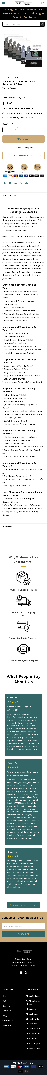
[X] (21, 183)
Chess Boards (32, 1019)
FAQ (4, 1001)
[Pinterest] (26, 183)
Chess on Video (33, 1033)
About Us (6, 1010)
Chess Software (33, 996)
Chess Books (32, 1038)
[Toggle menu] (3, 3)
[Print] (15, 183)
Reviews (6, 1006)
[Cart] (43, 3)
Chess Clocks (32, 1023)
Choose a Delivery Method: (17, 108)
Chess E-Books (33, 1028)
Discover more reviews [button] (23, 905)
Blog (4, 1015)
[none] (23, 51)
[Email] (10, 183)
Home (5, 996)
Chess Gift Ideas (33, 1048)
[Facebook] (4, 183)
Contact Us (7, 1020)
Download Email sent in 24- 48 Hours (24, 113)
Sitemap (6, 1025)
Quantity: (7, 124)
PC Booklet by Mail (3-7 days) (20, 117)
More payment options (23, 147)
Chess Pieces (32, 1014)
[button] (23, 155)
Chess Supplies (33, 1043)
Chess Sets (31, 1009)
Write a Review (9, 87)
